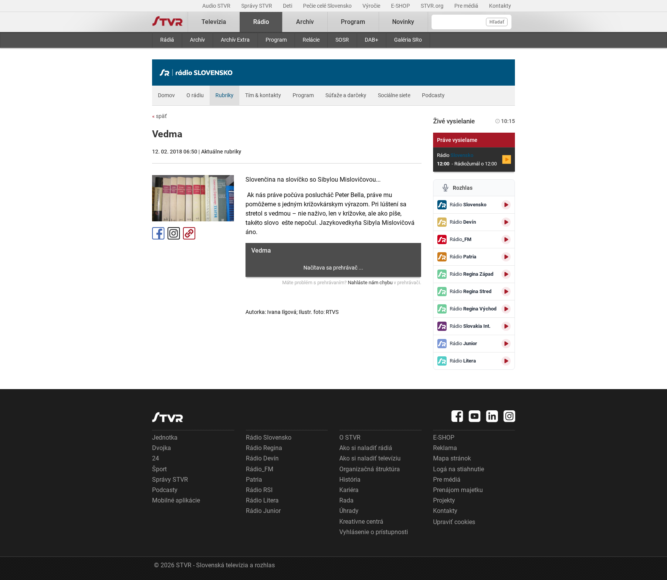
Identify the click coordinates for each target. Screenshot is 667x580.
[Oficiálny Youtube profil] (474, 416)
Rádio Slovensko (268, 437)
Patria (254, 479)
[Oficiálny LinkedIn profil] (492, 416)
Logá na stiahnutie (458, 469)
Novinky (403, 21)
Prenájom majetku (458, 490)
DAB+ (371, 40)
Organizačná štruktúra (369, 469)
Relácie (311, 40)
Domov (166, 95)
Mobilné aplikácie (176, 500)
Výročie (371, 6)
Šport (159, 469)
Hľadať (496, 22)
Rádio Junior (263, 510)
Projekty (444, 500)
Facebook (158, 233)
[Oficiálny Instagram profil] (509, 416)
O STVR (350, 437)
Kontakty (500, 6)
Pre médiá (466, 6)
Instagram (174, 233)
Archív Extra (235, 40)
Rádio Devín (262, 458)
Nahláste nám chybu (370, 282)
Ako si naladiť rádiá (365, 448)
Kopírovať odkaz (189, 233)
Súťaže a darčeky (345, 95)
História (350, 479)
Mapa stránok (452, 458)
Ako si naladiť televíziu (370, 458)
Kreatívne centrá (361, 521)
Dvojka (161, 448)
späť (159, 116)
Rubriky (224, 95)
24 (155, 458)
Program (276, 40)
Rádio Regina (264, 448)
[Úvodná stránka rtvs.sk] (167, 22)
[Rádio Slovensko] (198, 72)
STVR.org (433, 6)
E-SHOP (401, 6)
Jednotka (165, 437)
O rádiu (195, 95)
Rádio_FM (259, 469)
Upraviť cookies (454, 522)
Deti (288, 6)
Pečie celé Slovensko (328, 6)
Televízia (213, 21)
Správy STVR (257, 6)
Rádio (261, 21)
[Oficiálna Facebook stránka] (457, 416)
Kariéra (349, 490)
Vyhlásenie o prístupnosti (373, 532)
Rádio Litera (262, 500)
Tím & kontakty (263, 95)
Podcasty (433, 95)
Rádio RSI (259, 490)
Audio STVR (217, 6)
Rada (346, 500)
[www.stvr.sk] (167, 417)
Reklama (445, 448)
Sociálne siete (394, 95)
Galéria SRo (408, 40)
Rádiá (167, 40)
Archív (197, 40)
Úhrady (349, 510)
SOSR (342, 40)
